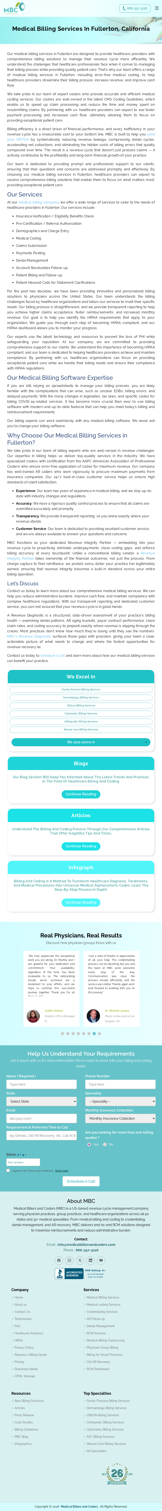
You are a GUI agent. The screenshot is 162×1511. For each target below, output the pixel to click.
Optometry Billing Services (81, 713)
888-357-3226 (137, 8)
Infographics (23, 1443)
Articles (20, 1408)
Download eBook (26, 1369)
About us (21, 1304)
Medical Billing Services (103, 1297)
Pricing (19, 1361)
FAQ (17, 1326)
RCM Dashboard (98, 1369)
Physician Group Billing (102, 1347)
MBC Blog (21, 1436)
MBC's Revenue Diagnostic (29, 636)
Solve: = (16, 1155)
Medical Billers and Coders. (80, 1506)
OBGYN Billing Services (103, 1415)
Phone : (81, 1250)
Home (19, 1297)
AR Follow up (96, 1318)
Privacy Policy (24, 1347)
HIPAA (19, 1340)
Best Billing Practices (29, 1400)
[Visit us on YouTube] (101, 1260)
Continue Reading (81, 794)
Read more (61, 1170)
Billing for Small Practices (104, 1354)
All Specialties (96, 1450)
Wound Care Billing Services (81, 729)
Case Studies (24, 1422)
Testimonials (23, 1318)
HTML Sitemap (25, 1376)
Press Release (24, 1415)
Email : (81, 1245)
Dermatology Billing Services (81, 697)
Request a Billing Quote (31, 1354)
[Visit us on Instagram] (69, 1260)
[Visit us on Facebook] (59, 1260)
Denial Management (101, 1326)
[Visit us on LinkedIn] (90, 1260)
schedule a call (53, 656)
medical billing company (38, 202)
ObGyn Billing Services (81, 705)
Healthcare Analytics (29, 1333)
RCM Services (96, 1333)
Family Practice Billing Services (81, 689)
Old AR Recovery (98, 1361)
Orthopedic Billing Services (81, 721)
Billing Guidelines (26, 1429)
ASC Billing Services (100, 1436)
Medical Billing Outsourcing (106, 1340)
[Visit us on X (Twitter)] (80, 1260)
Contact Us (22, 1311)
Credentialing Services (102, 1311)
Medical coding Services (103, 1304)
